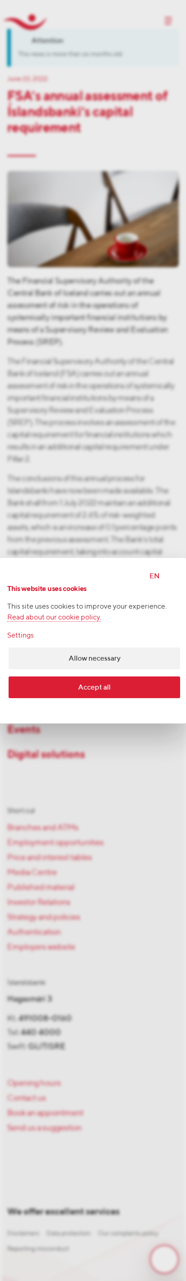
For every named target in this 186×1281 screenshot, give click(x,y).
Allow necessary (95, 658)
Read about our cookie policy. (54, 617)
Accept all (94, 687)
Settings (20, 635)
